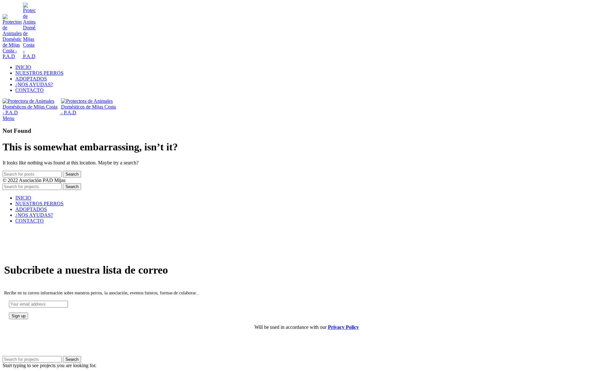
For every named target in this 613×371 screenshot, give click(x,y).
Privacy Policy (343, 327)
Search (72, 174)
